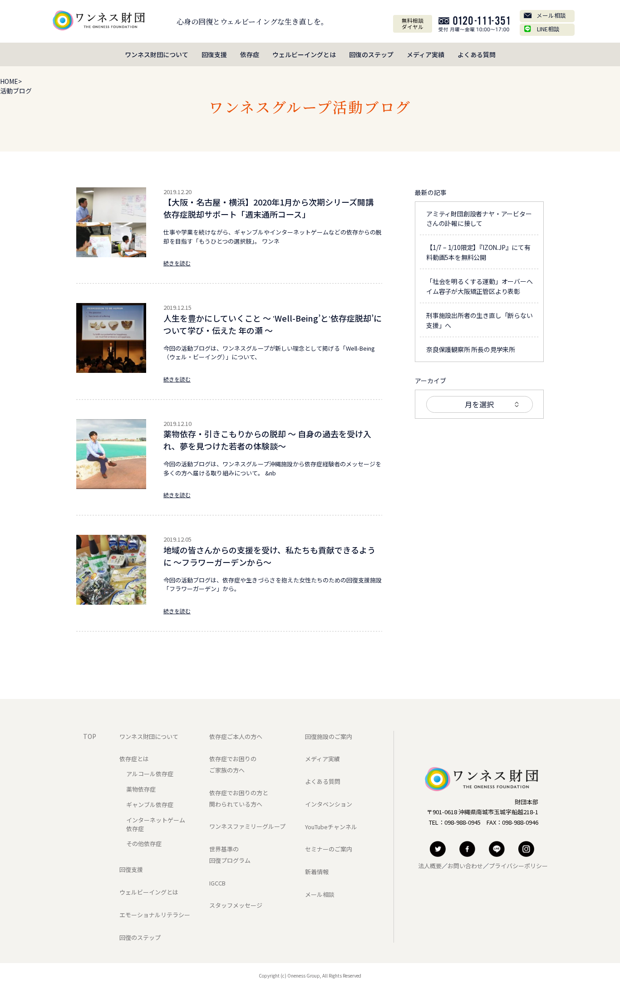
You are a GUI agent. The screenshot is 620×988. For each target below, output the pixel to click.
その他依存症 (144, 843)
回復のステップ (371, 54)
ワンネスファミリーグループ (247, 826)
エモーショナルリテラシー (154, 914)
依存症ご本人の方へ (235, 736)
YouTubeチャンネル (331, 826)
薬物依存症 (141, 789)
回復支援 (214, 54)
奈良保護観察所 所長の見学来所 (470, 349)
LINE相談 (548, 28)
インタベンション (328, 804)
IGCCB (217, 883)
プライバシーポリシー (518, 865)
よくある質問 (477, 54)
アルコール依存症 (149, 773)
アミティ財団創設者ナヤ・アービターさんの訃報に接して (479, 218)
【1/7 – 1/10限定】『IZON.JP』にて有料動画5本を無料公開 (478, 252)
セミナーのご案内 (328, 849)
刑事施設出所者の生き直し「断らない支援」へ (479, 320)
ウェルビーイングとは (304, 54)
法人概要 (430, 865)
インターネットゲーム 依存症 (155, 824)
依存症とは (134, 758)
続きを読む (177, 263)
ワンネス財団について (156, 54)
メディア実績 (425, 54)
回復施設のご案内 (328, 736)
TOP (89, 736)
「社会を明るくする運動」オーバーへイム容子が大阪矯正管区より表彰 (479, 286)
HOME (9, 81)
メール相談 (551, 15)
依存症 (249, 54)
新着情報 (317, 871)
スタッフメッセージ (235, 905)
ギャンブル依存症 (149, 804)
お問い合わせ (465, 865)
